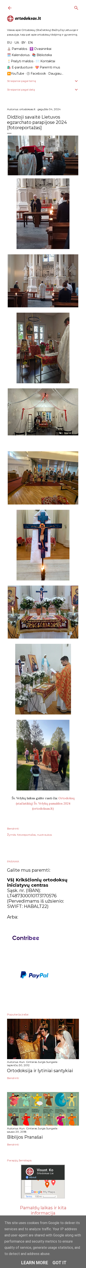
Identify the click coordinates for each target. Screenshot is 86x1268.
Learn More (34, 1262)
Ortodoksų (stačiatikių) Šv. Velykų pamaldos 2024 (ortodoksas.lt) (45, 803)
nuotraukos (44, 834)
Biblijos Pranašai (25, 1137)
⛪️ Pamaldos (17, 49)
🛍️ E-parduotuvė (20, 67)
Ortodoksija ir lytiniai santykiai (40, 1070)
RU (9, 43)
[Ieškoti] (76, 7)
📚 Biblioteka (42, 55)
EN (30, 43)
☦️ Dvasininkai (40, 49)
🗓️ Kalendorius (18, 55)
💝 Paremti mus (47, 67)
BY (23, 43)
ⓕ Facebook (36, 74)
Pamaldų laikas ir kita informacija (43, 1210)
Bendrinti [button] (13, 828)
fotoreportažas (26, 834)
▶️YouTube (15, 74)
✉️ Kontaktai (45, 61)
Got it (59, 1262)
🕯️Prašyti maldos (20, 61)
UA (16, 43)
